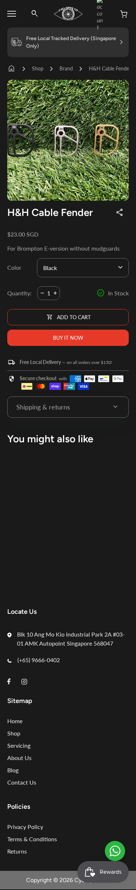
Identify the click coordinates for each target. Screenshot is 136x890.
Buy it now (68, 338)
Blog (12, 770)
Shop (38, 68)
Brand (66, 68)
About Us (19, 757)
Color (14, 267)
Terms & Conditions (32, 838)
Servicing (18, 745)
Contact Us (21, 782)
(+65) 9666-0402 (38, 659)
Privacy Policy (25, 826)
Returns (17, 851)
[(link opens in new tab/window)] (115, 851)
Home (14, 720)
